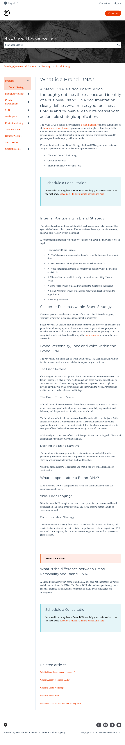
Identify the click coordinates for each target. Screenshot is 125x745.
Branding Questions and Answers (20, 66)
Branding (45, 66)
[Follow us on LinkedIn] (112, 725)
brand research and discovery (57, 128)
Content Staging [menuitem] (13, 148)
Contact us (104, 3)
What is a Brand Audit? (50, 695)
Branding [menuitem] (9, 80)
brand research (92, 334)
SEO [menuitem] (7, 109)
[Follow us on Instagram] (105, 725)
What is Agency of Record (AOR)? (55, 679)
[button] (28, 81)
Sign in (117, 3)
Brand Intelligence (90, 124)
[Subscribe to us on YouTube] (118, 725)
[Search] (118, 45)
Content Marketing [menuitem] (14, 122)
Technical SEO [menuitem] (12, 129)
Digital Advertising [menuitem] (14, 93)
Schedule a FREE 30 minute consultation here (82, 193)
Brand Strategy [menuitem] (17, 87)
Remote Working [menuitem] (13, 135)
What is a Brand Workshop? (52, 687)
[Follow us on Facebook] (98, 725)
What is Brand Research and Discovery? (57, 671)
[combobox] (60, 45)
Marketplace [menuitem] (11, 116)
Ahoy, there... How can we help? (31, 38)
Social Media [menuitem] (11, 142)
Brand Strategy (63, 66)
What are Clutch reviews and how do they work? (61, 703)
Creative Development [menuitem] (11, 101)
